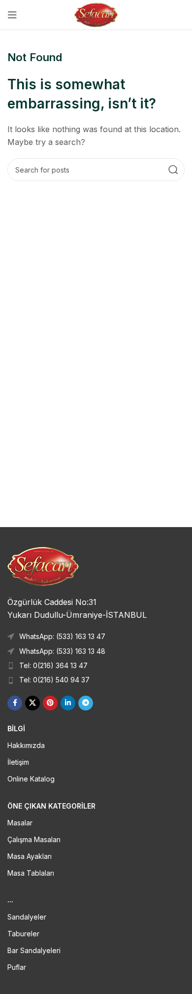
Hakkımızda (26, 745)
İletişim (18, 762)
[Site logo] (96, 14)
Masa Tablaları (30, 873)
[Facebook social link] (14, 703)
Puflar (16, 967)
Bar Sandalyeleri (34, 950)
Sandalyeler (26, 917)
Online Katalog (31, 779)
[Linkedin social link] (68, 703)
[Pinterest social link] (50, 703)
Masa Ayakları (29, 856)
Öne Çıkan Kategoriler (51, 806)
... (10, 899)
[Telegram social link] (85, 703)
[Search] (173, 169)
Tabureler (23, 933)
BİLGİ (16, 728)
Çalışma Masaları (34, 839)
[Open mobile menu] (12, 15)
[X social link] (32, 703)
